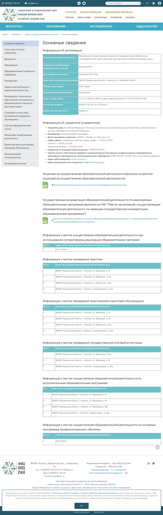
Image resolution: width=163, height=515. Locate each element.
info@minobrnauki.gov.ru (93, 162)
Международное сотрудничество (12, 156)
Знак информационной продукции (106, 473)
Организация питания (15, 164)
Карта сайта (99, 512)
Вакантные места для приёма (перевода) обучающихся (19, 146)
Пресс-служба (84, 17)
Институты (14, 26)
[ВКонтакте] (157, 447)
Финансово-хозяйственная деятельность (18, 137)
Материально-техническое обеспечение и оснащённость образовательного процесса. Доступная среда (19, 101)
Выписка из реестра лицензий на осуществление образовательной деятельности (90, 185)
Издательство (147, 26)
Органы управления (90, 12)
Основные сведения (14, 43)
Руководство (10, 81)
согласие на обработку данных (65, 493)
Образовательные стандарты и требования (19, 73)
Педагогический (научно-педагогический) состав (17, 89)
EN (147, 3)
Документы (10, 59)
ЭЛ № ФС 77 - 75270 (81, 484)
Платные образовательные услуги (17, 127)
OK (81, 506)
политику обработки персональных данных (99, 493)
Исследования (101, 26)
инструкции (142, 498)
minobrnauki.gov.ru (79, 159)
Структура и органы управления (14, 51)
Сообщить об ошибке (81, 512)
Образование (55, 26)
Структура (70, 12)
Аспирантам (116, 17)
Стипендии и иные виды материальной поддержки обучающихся (17, 116)
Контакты (130, 17)
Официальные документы (119, 12)
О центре (69, 17)
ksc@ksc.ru (83, 111)
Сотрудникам (101, 17)
